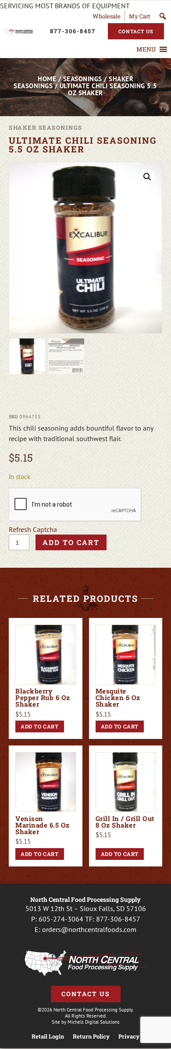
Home (47, 79)
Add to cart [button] (40, 726)
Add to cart (71, 542)
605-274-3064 (61, 918)
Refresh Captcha (33, 529)
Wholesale (107, 16)
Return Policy (91, 1036)
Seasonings (82, 79)
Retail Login (48, 1036)
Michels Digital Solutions (94, 1022)
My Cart (139, 16)
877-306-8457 (118, 918)
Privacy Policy (137, 1036)
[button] (146, 49)
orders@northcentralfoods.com (89, 929)
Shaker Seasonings (45, 127)
